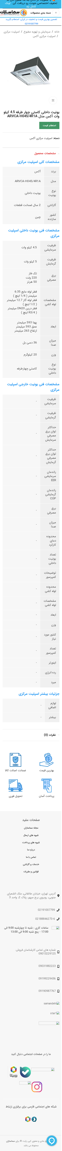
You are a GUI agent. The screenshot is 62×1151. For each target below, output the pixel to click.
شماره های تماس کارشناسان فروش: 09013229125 (36, 952)
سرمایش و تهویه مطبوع (37, 32)
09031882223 (47, 966)
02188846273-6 (45, 919)
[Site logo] (13, 12)
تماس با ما (31, 857)
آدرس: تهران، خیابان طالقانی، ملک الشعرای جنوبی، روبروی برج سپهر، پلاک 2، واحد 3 (31, 896)
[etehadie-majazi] (49, 1032)
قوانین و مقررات (31, 872)
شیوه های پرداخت (31, 842)
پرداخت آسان (46, 796)
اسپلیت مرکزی (12, 32)
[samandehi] (51, 1004)
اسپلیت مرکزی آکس (44, 36)
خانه (56, 32)
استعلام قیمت (49, 125)
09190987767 (47, 991)
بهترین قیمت (46, 770)
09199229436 (47, 979)
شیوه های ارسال (31, 835)
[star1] (54, 1013)
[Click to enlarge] (53, 100)
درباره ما (31, 850)
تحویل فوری (15, 796)
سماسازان (11, 1141)
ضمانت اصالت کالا (15, 770)
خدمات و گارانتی (31, 864)
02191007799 (46, 910)
